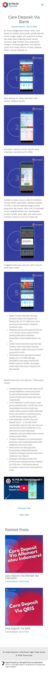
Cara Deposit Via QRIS (17, 628)
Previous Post (24, 508)
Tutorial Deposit (18, 27)
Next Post (24, 515)
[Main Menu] (42, 5)
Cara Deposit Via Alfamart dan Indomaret (22, 576)
